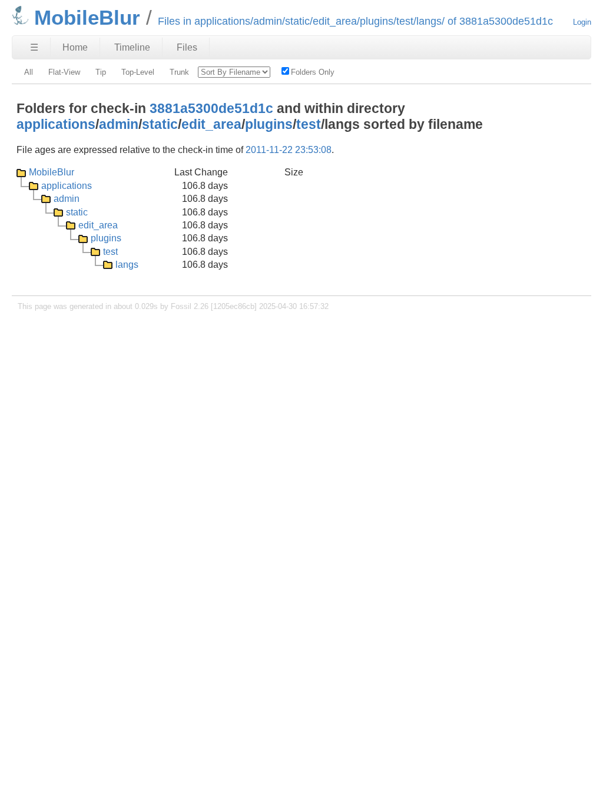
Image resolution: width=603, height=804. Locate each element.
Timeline (132, 47)
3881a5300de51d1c (211, 108)
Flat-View (64, 72)
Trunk (179, 72)
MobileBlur (51, 172)
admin (118, 124)
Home (75, 47)
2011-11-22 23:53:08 (289, 150)
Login (582, 22)
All (28, 72)
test (308, 124)
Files (187, 47)
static (160, 124)
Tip (100, 72)
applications (55, 124)
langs (126, 265)
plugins (269, 124)
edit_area (211, 124)
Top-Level (137, 72)
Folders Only (312, 72)
